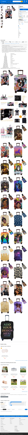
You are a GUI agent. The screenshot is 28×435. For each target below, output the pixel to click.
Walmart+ (11, 422)
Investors (2, 422)
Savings (9, 3)
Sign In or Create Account (7, 416)
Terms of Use (2, 427)
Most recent (4, 409)
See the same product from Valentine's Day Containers (21, 360)
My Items (26, 3)
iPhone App (16, 427)
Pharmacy (21, 3)
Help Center (13, 416)
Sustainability (2, 423)
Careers (24, 3)
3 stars (9, 403)
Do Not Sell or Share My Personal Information (5, 431)
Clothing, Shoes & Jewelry (4, 4)
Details (25, 20)
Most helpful (13, 409)
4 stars (9, 402)
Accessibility (20, 422)
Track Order (18, 416)
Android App (16, 428)
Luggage (13, 4)
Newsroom (2, 421)
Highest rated (8, 409)
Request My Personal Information (4, 430)
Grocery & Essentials (12, 3)
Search (26, 409)
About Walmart (2, 419)
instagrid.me (19, 28)
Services (6, 3)
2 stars (9, 404)
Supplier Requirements (3, 424)
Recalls (20, 421)
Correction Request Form (4, 396)
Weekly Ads (23, 416)
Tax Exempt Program (21, 424)
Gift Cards (11, 423)
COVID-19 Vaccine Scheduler (22, 419)
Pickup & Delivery (17, 3)
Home (1, 4)
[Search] (22, 1)
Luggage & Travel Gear (9, 4)
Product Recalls (20, 423)
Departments (3, 3)
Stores (10, 420)
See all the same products (24, 391)
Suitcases (18, 43)
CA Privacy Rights (2, 429)
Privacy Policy (2, 428)
